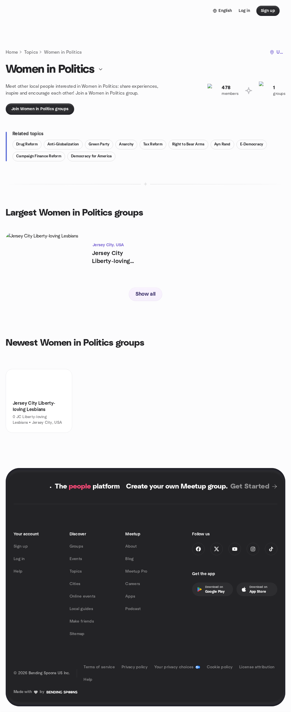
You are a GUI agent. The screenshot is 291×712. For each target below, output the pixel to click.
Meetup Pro (136, 571)
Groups (77, 546)
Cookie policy (220, 667)
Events (76, 559)
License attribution (257, 667)
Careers (132, 584)
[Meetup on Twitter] (216, 549)
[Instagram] (253, 549)
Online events (83, 596)
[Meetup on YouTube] (234, 549)
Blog (129, 559)
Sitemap (77, 634)
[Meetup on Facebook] (198, 549)
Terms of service (99, 667)
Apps (130, 596)
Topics (31, 52)
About (131, 546)
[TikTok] (271, 549)
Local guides (81, 609)
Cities (75, 584)
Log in (19, 559)
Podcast (133, 609)
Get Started (249, 486)
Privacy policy (134, 667)
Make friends (82, 621)
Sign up (21, 546)
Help (18, 571)
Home (12, 52)
